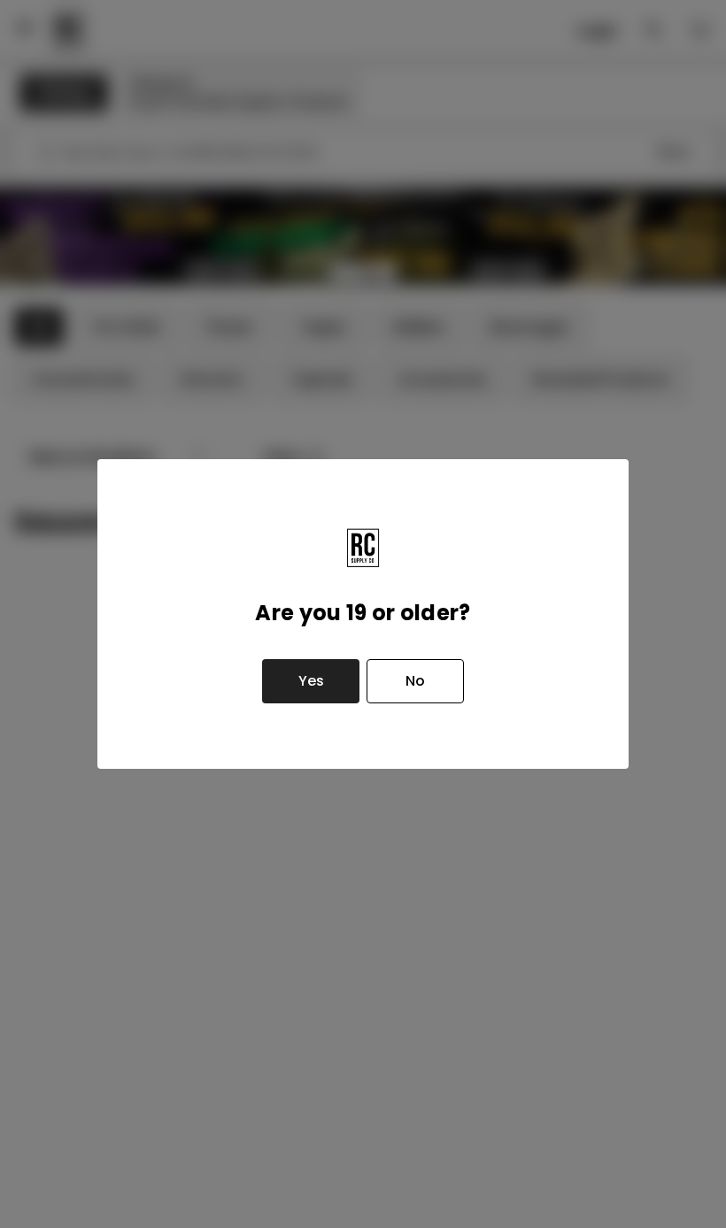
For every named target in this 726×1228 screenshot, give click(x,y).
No (415, 681)
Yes (311, 681)
